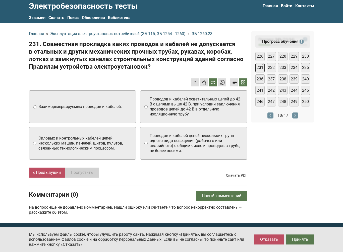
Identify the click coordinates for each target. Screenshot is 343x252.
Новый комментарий (221, 195)
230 (305, 56)
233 (282, 67)
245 (305, 90)
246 (260, 101)
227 (271, 56)
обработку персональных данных (129, 239)
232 (271, 67)
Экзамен (37, 17)
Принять (300, 239)
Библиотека (119, 17)
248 (282, 101)
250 (305, 101)
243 (282, 90)
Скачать (56, 17)
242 (271, 90)
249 (294, 101)
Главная (270, 6)
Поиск (73, 17)
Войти (286, 6)
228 (282, 56)
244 (294, 90)
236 (260, 79)
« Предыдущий (47, 172)
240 (305, 79)
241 (260, 90)
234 (294, 67)
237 (271, 79)
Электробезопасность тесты (83, 6)
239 (294, 79)
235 (305, 67)
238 (282, 79)
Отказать (269, 239)
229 (294, 56)
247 (271, 101)
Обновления (93, 17)
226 (260, 56)
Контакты (304, 6)
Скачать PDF (236, 175)
